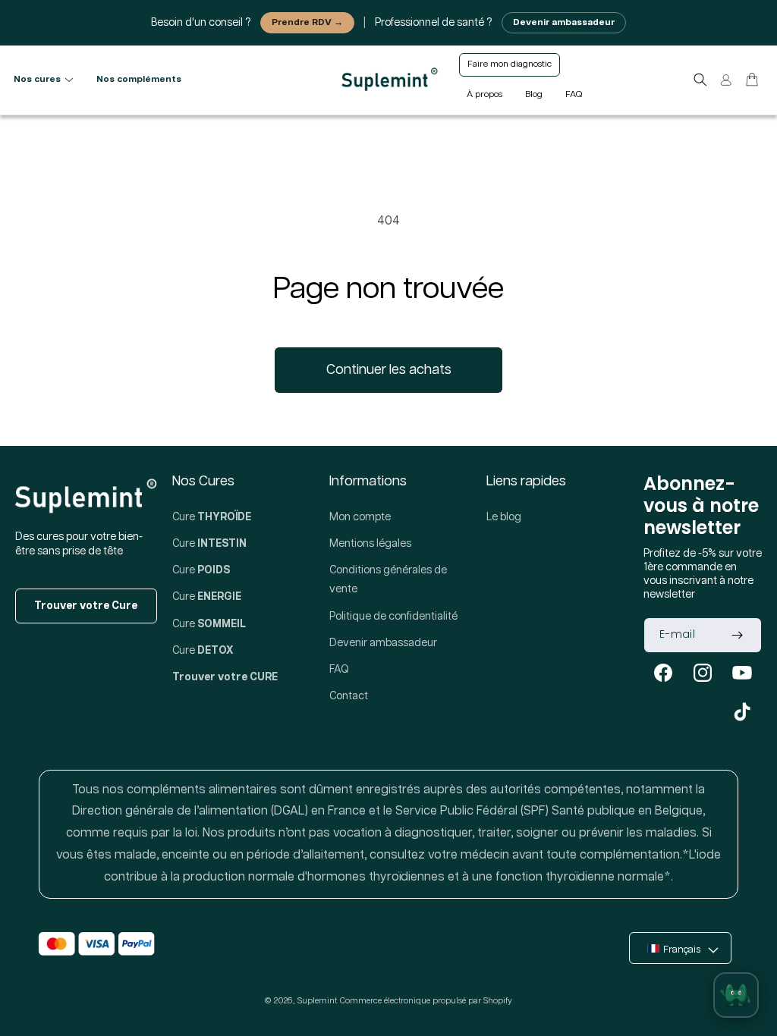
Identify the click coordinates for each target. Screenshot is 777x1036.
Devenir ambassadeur (564, 22)
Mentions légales (370, 543)
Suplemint (317, 1001)
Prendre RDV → (307, 22)
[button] (700, 79)
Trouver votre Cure (85, 606)
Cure (211, 517)
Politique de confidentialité (393, 616)
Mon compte (360, 517)
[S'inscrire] (736, 635)
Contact (348, 696)
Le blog (503, 517)
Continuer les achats (388, 370)
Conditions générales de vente (388, 580)
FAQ (339, 669)
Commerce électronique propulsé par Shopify (426, 1001)
